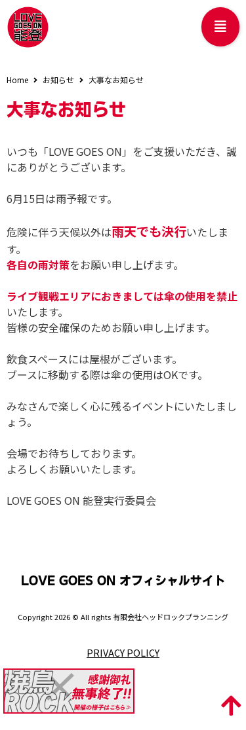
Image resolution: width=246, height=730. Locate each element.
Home (17, 79)
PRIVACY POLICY (123, 652)
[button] (220, 26)
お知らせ (58, 79)
